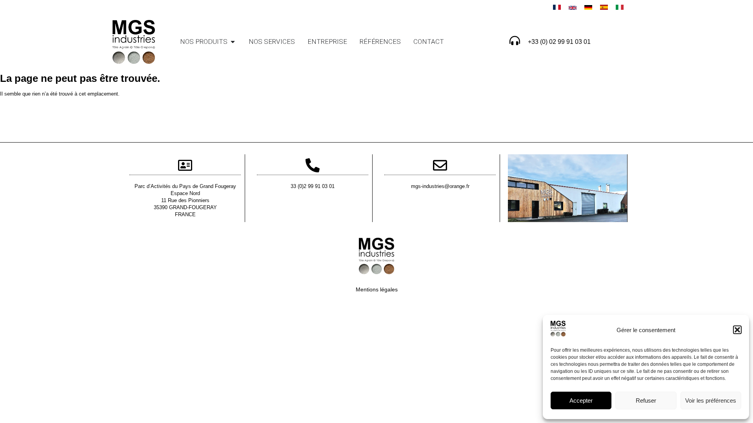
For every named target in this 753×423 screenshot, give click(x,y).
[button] (737, 330)
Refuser (646, 400)
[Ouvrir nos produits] (232, 42)
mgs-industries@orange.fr (440, 186)
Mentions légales (377, 289)
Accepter (581, 400)
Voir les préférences (710, 400)
